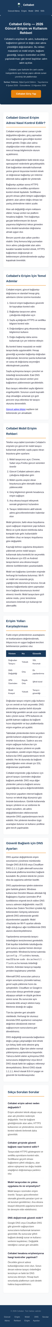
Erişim (24, 11)
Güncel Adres (14, 11)
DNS (37, 11)
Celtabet (28, 4)
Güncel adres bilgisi (16, 409)
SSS (42, 11)
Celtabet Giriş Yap (26, 93)
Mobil (30, 11)
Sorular (45, 1317)
